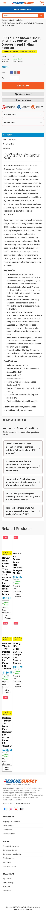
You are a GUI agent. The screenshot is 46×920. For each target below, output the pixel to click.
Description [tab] (7, 135)
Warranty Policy (10, 114)
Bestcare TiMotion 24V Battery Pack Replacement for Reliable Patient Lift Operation (8, 732)
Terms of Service (9, 834)
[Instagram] (11, 809)
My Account (7, 879)
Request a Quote (24, 100)
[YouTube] (16, 809)
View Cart (6, 887)
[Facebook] (5, 809)
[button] (23, 448)
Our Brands (7, 862)
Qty (3, 78)
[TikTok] (21, 809)
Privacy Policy (7, 829)
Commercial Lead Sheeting (12, 854)
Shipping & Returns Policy (11, 821)
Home (4, 20)
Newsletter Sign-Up (9, 866)
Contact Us (7, 891)
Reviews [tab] (6, 148)
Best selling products (15, 20)
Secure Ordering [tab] (9, 144)
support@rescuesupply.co (20, 803)
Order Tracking (8, 883)
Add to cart (23, 85)
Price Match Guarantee (11, 846)
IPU (14, 56)
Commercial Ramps (10, 850)
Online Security (8, 825)
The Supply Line (8, 858)
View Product (7, 617)
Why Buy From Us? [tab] (10, 139)
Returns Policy (9, 122)
